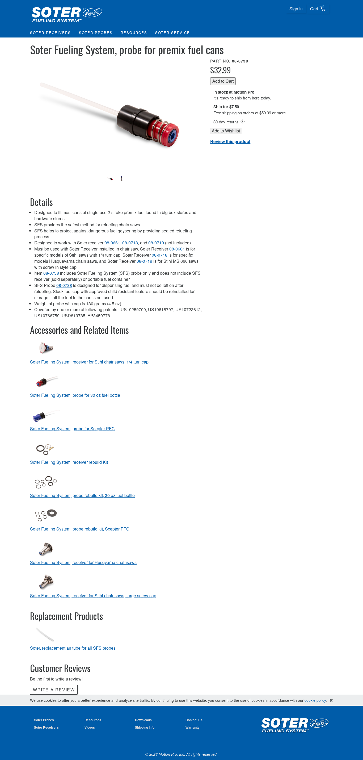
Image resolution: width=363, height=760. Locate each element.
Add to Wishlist (226, 131)
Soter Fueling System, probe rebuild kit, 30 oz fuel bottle (82, 495)
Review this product (230, 141)
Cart (317, 8)
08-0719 (156, 243)
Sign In (296, 9)
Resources (134, 32)
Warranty (192, 727)
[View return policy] (242, 121)
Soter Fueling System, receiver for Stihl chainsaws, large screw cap (93, 596)
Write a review (54, 690)
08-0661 (112, 243)
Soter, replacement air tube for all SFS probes (73, 648)
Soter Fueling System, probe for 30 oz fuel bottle (75, 395)
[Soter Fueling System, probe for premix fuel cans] (116, 115)
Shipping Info (144, 727)
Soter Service (172, 32)
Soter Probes (96, 32)
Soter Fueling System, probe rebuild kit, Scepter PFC (79, 529)
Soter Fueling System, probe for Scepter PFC (72, 429)
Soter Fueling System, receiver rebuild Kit (69, 462)
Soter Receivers (50, 32)
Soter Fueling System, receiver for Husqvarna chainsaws (83, 562)
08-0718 (130, 243)
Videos (90, 727)
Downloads (143, 719)
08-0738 (51, 273)
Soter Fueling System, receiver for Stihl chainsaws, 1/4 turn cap (89, 362)
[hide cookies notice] (331, 700)
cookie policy (315, 700)
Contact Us (193, 719)
